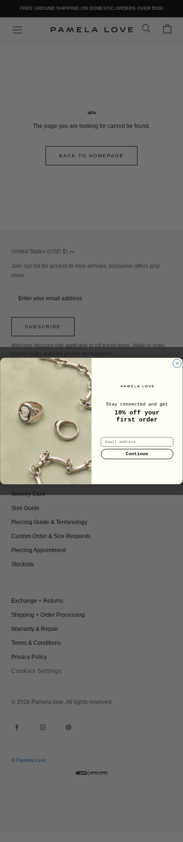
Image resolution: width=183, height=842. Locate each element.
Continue (137, 454)
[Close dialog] (177, 363)
